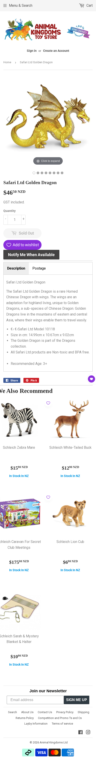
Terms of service (62, 723)
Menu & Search (20, 5)
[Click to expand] (48, 121)
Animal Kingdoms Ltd (54, 742)
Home (7, 62)
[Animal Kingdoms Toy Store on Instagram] (88, 733)
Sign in (32, 50)
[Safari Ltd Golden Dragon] (34, 173)
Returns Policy (25, 718)
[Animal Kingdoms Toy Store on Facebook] (80, 733)
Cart (89, 5)
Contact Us (45, 712)
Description (16, 268)
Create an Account (56, 50)
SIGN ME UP (76, 700)
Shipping (83, 712)
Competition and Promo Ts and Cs (60, 718)
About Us (27, 712)
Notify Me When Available (31, 254)
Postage (39, 268)
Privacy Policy (64, 712)
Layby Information (36, 723)
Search (12, 712)
